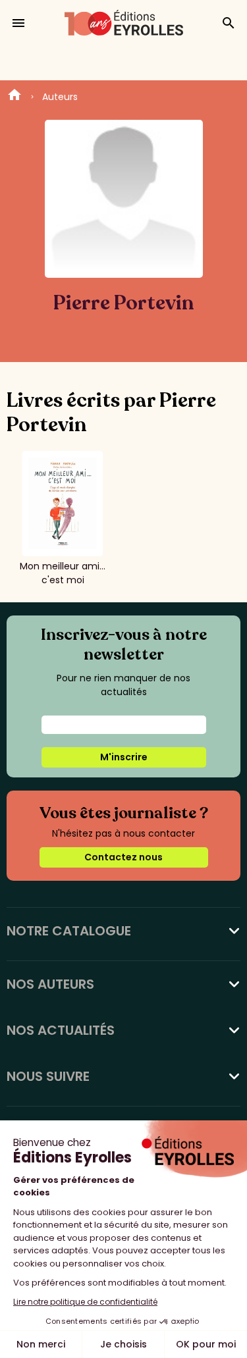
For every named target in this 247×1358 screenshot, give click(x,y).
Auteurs (60, 96)
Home (14, 97)
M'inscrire (124, 757)
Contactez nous (123, 857)
